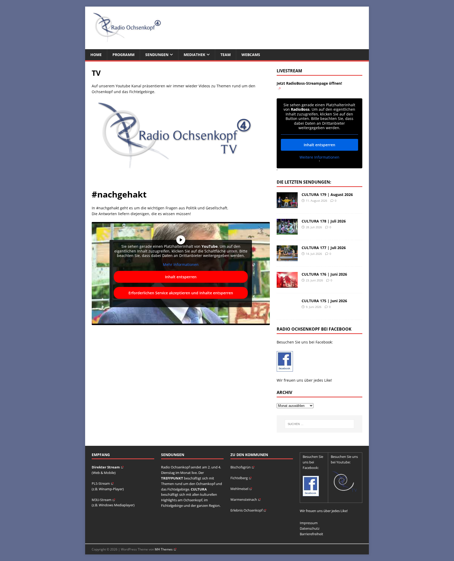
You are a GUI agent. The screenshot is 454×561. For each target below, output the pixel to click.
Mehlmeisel (239, 488)
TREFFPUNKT (172, 478)
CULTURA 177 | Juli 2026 (324, 247)
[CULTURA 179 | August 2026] (287, 205)
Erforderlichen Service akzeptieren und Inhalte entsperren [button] (180, 292)
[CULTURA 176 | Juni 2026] (287, 284)
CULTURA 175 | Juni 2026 (324, 300)
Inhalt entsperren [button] (181, 276)
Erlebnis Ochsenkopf (246, 510)
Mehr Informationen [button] (181, 264)
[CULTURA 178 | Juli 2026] (287, 231)
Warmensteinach (243, 499)
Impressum (309, 522)
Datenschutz (309, 528)
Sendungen (156, 54)
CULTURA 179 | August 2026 (327, 194)
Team (225, 54)
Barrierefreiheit (311, 534)
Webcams (250, 54)
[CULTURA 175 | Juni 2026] (287, 311)
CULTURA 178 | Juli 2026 (324, 221)
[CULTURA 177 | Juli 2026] (287, 258)
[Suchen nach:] (319, 424)
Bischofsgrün (240, 467)
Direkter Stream (106, 467)
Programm (123, 54)
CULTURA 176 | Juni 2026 (324, 274)
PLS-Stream (101, 483)
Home (96, 54)
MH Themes (164, 549)
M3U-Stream (101, 499)
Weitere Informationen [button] (319, 157)
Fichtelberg (239, 478)
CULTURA (199, 489)
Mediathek (194, 54)
